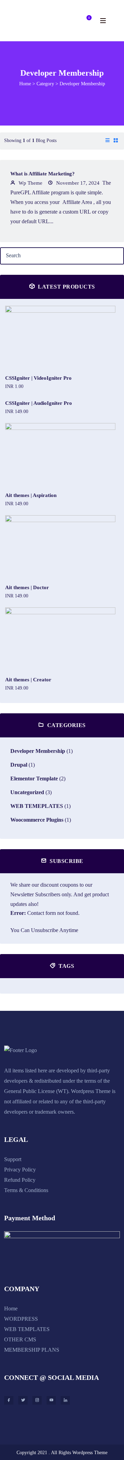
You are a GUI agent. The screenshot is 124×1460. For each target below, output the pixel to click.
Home (25, 83)
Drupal (18, 765)
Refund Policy (19, 1180)
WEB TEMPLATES (27, 1329)
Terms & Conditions (26, 1190)
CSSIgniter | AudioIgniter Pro (38, 403)
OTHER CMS (20, 1339)
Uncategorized (27, 792)
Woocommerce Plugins (36, 820)
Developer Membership (37, 751)
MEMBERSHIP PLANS (31, 1350)
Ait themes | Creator (28, 679)
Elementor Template (34, 778)
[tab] (107, 141)
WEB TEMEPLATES (36, 806)
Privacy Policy (20, 1169)
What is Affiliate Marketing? (42, 173)
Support (12, 1159)
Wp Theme (29, 183)
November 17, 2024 (77, 183)
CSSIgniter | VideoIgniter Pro (38, 378)
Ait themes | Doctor (27, 587)
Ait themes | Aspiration (30, 495)
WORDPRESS (21, 1319)
